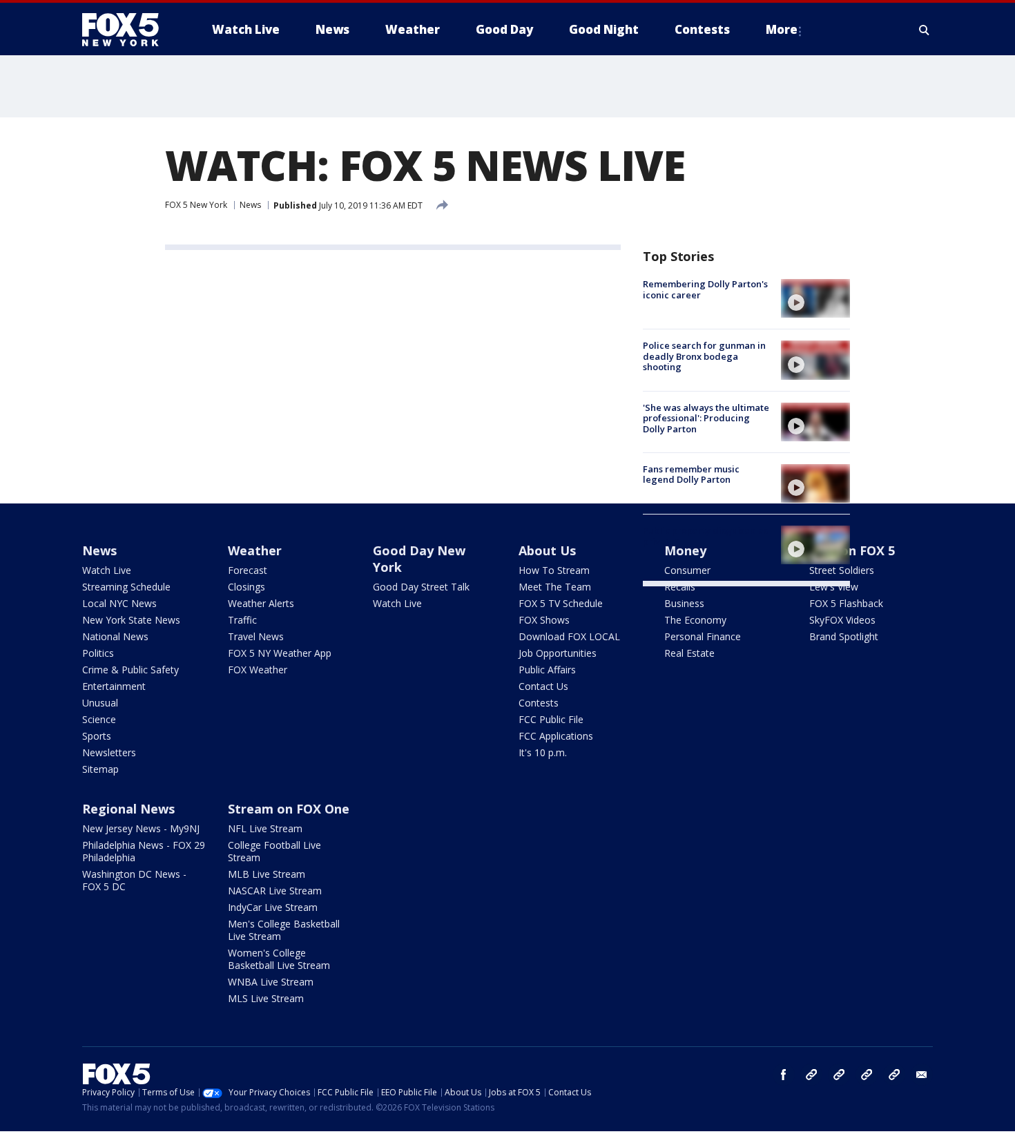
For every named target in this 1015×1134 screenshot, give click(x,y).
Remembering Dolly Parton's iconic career (705, 289)
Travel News (256, 636)
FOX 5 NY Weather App (279, 653)
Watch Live (106, 570)
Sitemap (100, 769)
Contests (539, 702)
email (922, 1075)
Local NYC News (119, 603)
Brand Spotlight (843, 636)
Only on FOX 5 (852, 550)
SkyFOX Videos (842, 619)
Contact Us (543, 686)
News (250, 205)
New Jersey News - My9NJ (141, 828)
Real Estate (689, 653)
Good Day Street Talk (421, 586)
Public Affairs (547, 669)
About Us (547, 550)
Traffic (242, 619)
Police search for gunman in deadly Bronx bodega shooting (704, 356)
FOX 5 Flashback (846, 603)
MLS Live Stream (266, 998)
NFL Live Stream (265, 828)
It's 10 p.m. (543, 752)
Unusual (100, 702)
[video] (815, 298)
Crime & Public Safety (130, 669)
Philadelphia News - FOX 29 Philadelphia (143, 851)
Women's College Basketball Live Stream (279, 959)
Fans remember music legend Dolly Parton (691, 474)
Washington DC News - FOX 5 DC (134, 880)
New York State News (131, 619)
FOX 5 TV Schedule (561, 603)
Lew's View (833, 586)
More (782, 29)
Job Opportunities (558, 653)
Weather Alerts (261, 603)
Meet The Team (555, 586)
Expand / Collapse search (924, 29)
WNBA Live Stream (270, 981)
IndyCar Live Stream (273, 907)
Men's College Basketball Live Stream (284, 930)
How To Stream (554, 570)
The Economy (695, 619)
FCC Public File (551, 719)
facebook (784, 1075)
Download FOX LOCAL (569, 636)
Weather (255, 550)
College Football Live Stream (274, 851)
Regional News (128, 808)
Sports (96, 735)
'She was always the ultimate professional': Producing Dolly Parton (706, 418)
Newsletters (109, 752)
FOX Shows (544, 619)
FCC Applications (556, 735)
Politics (98, 653)
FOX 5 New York (196, 205)
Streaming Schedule (126, 586)
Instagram (811, 1075)
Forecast (247, 570)
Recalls (679, 586)
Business (684, 603)
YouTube (867, 1075)
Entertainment (114, 686)
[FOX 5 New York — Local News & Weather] (127, 29)
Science (99, 719)
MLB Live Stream (266, 874)
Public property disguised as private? (705, 536)
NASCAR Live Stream (275, 890)
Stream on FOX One (288, 808)
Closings (246, 586)
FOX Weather (257, 669)
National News (115, 636)
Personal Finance (702, 636)
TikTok (839, 1075)
